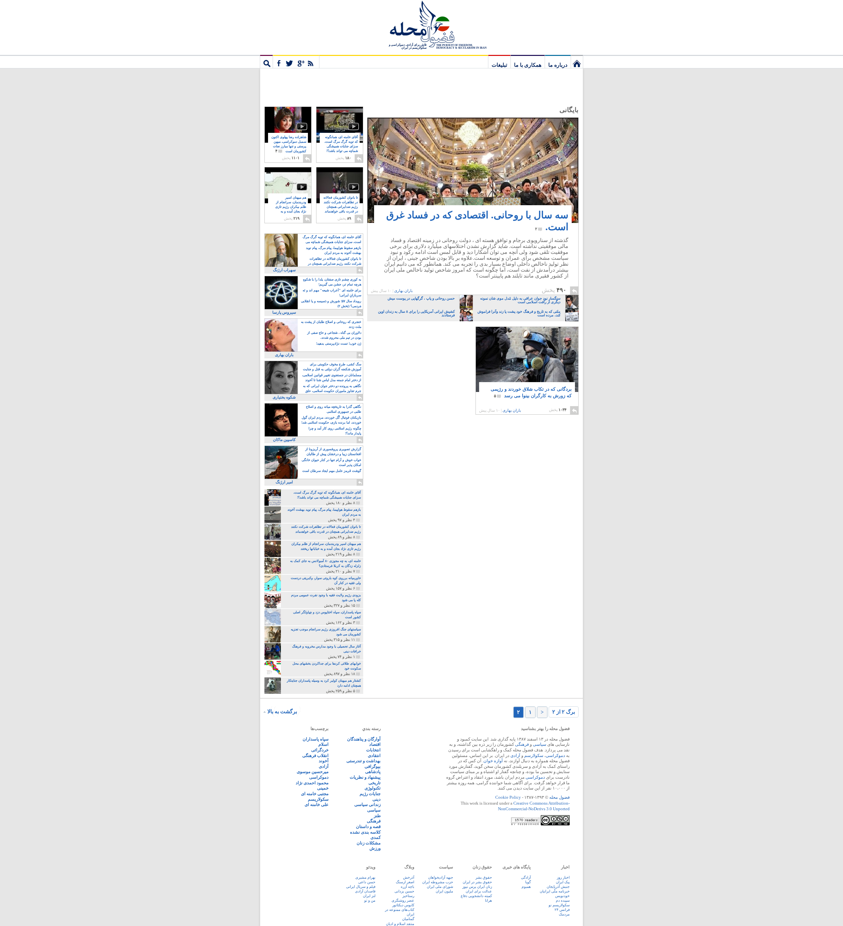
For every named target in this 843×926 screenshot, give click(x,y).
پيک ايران (563, 882)
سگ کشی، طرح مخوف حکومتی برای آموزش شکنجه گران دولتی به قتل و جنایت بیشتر (332, 367)
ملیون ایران (444, 891)
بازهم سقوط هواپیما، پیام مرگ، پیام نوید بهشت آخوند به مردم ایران (333, 250)
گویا (528, 882)
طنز (377, 815)
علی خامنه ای (317, 804)
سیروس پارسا (284, 312)
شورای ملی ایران (440, 887)
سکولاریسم (318, 799)
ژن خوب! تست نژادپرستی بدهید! (338, 343)
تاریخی (374, 782)
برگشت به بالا (282, 711)
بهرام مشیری (365, 877)
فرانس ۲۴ (562, 910)
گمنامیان (408, 919)
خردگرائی (320, 749)
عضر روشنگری (403, 900)
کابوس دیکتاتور (403, 905)
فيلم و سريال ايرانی (360, 887)
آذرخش (408, 877)
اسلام (323, 744)
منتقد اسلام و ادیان (400, 924)
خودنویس (562, 896)
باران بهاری (403, 290)
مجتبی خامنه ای (315, 793)
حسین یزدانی (404, 891)
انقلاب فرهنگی (315, 755)
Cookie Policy (508, 797)
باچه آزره (407, 887)
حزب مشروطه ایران (437, 882)
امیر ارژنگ (284, 482)
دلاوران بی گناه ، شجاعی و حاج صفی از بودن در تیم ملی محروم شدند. (334, 335)
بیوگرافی (373, 766)
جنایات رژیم (370, 793)
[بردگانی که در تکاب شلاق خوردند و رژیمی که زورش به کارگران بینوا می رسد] (527, 359)
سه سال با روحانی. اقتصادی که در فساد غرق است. (477, 220)
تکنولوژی (373, 788)
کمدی (375, 837)
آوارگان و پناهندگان (364, 739)
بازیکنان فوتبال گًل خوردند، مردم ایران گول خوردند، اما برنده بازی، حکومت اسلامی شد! (331, 420)
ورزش (375, 848)
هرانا (488, 900)
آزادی (515, 755)
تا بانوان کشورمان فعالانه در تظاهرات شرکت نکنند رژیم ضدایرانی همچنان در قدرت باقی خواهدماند (340, 207)
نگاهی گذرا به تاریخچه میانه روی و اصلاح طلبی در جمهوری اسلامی (333, 409)
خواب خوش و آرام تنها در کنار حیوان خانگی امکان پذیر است (331, 462)
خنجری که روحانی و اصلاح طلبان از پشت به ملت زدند (331, 324)
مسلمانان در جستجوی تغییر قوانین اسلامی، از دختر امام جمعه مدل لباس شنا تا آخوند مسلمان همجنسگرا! (331, 378)
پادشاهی (373, 771)
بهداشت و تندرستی (363, 760)
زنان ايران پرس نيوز (477, 887)
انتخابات (373, 749)
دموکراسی (555, 755)
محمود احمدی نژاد (312, 782)
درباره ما (557, 65)
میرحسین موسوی (313, 771)
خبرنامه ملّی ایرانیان (555, 891)
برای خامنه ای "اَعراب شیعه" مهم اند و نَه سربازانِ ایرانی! (332, 292)
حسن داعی (366, 882)
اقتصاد (375, 744)
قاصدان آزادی (365, 891)
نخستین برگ (577, 61)
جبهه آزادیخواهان (440, 877)
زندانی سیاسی (367, 804)
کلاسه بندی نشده (365, 832)
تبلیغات (499, 65)
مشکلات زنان (369, 843)
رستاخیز (408, 896)
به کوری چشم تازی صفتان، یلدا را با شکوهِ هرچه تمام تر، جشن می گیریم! (332, 282)
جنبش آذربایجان (558, 887)
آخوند (324, 760)
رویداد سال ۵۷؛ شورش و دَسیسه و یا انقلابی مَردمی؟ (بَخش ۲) (331, 303)
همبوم (526, 887)
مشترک (296, 61)
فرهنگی (522, 744)
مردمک (564, 914)
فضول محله (421, 25)
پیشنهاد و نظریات (365, 777)
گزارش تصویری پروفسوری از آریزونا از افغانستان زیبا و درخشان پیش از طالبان (333, 451)
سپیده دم (563, 900)
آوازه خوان (493, 760)
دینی (376, 799)
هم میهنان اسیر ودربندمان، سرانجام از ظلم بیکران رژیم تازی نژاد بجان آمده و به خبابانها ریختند (290, 207)
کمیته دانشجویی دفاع (476, 896)
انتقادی (374, 755)
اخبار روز (563, 877)
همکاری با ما (527, 65)
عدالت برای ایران (479, 891)
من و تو (369, 900)
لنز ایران (369, 896)
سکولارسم (533, 755)
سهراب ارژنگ (284, 270)
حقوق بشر (484, 877)
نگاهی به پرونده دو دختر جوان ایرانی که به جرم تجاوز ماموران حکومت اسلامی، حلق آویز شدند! (332, 389)
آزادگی (526, 877)
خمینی (323, 788)
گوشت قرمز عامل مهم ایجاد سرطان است (331, 471)
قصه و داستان (368, 826)
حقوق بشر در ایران (477, 882)
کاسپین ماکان (284, 439)
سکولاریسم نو (559, 905)
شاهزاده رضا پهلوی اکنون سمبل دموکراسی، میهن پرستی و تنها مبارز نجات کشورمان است (288, 144)
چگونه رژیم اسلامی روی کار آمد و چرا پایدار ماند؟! (335, 430)
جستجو (266, 61)
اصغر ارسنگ (405, 882)
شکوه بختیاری (284, 397)
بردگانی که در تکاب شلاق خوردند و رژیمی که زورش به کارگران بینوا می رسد (531, 392)
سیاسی (539, 744)
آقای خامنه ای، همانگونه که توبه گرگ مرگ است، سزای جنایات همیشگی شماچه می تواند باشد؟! (341, 146)
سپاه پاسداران (316, 739)
